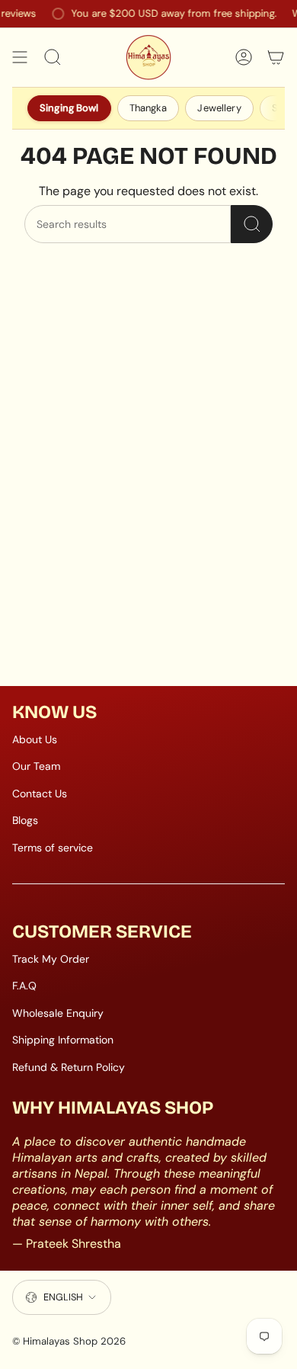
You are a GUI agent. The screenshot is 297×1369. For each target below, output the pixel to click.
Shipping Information (62, 1040)
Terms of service (52, 847)
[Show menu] (20, 57)
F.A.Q (24, 985)
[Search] (252, 224)
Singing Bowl (69, 107)
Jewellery (219, 107)
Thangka (148, 107)
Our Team (36, 766)
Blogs (25, 820)
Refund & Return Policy (68, 1067)
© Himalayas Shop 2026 (69, 1341)
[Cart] (276, 57)
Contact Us (39, 793)
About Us (34, 739)
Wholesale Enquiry (58, 1013)
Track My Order (50, 959)
